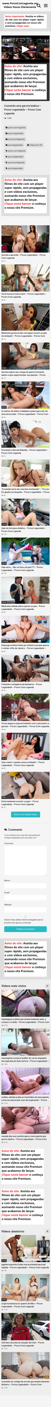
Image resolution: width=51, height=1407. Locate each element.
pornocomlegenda (16, 139)
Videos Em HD (35, 145)
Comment (8, 843)
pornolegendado (15, 145)
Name (7, 880)
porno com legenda (17, 127)
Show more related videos (25, 814)
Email (7, 892)
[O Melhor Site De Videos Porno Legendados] (20, 6)
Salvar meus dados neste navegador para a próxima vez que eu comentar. (23, 921)
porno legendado (15, 133)
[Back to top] (46, 1401)
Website (7, 905)
